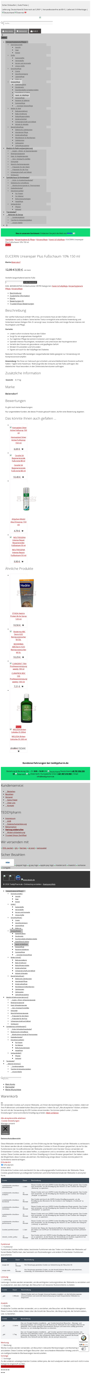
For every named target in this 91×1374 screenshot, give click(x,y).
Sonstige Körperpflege (24, 106)
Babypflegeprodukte (22, 116)
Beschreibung (15, 293)
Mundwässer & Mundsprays (25, 138)
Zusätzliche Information (20, 296)
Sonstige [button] (4, 1356)
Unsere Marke (17, 223)
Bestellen (11, 791)
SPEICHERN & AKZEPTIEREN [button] (12, 1366)
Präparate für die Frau (20, 169)
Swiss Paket (12, 800)
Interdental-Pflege (21, 132)
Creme (17, 71)
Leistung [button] (4, 1277)
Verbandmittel (16, 204)
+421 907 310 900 (64, 774)
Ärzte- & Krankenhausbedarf (22, 180)
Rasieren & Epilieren (22, 100)
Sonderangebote (18, 217)
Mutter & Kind (16, 108)
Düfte (13, 55)
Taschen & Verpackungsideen (21, 220)
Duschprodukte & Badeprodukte (27, 90)
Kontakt (10, 805)
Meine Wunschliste (13, 1089)
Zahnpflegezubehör (22, 146)
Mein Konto (8, 31)
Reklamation (10, 826)
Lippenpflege (19, 76)
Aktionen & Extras (15, 214)
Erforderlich (8, 1165)
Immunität (14, 162)
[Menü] (87, 1335)
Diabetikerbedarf (17, 188)
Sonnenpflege (20, 103)
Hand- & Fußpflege (22, 95)
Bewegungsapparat (18, 154)
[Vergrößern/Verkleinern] (8, 1369)
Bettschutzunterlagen (23, 199)
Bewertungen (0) (17, 301)
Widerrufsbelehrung (16, 832)
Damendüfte (19, 58)
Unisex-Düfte (20, 66)
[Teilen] (4, 1369)
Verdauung (14, 175)
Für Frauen (19, 193)
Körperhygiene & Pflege (16, 42)
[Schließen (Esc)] (2, 1369)
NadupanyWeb (49, 884)
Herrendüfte (19, 61)
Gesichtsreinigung (21, 74)
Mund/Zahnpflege (17, 127)
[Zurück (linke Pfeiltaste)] (2, 1372)
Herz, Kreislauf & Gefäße (21, 159)
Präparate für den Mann (21, 167)
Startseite (9, 239)
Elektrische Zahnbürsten (23, 130)
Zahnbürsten (19, 140)
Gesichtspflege (16, 69)
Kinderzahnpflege (21, 135)
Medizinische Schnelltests (20, 183)
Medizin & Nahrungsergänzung (19, 148)
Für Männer (19, 196)
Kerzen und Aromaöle (23, 63)
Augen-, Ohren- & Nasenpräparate (24, 151)
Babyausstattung (21, 111)
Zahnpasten (19, 143)
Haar (17, 50)
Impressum (10, 818)
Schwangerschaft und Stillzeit (25, 122)
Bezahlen (9, 794)
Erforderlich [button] (6, 1162)
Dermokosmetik (16, 45)
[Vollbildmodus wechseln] (6, 1369)
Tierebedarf (11, 212)
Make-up (18, 79)
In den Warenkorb (30, 282)
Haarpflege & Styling (22, 92)
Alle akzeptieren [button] (7, 1118)
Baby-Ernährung (21, 114)
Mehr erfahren (52, 1113)
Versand (9, 797)
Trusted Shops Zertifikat (16, 835)
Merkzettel (23, 31)
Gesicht (18, 47)
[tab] (48, 293)
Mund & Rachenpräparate (20, 164)
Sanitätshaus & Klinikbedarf (17, 177)
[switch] (83, 1349)
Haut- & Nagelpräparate (19, 156)
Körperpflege (15, 82)
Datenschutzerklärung (17, 824)
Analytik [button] (4, 1303)
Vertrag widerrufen (14, 829)
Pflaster (18, 207)
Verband (18, 209)
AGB (9, 821)
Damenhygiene (20, 84)
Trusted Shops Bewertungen (22, 304)
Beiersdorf (16, 262)
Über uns (11, 802)
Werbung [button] (5, 1342)
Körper (17, 53)
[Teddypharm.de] (45, 17)
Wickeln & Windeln (21, 124)
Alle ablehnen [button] (20, 1118)
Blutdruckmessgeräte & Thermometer (26, 185)
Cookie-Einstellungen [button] (10, 1121)
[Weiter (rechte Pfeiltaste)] (4, 1372)
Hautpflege (19, 201)
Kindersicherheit (21, 119)
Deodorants (19, 87)
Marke (12, 298)
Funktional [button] (5, 1244)
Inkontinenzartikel (17, 191)
